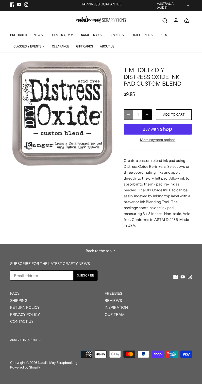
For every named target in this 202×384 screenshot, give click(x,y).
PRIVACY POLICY (25, 314)
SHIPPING (18, 300)
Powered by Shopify (25, 367)
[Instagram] (26, 4)
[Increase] (147, 114)
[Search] (165, 20)
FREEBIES (113, 293)
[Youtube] (19, 4)
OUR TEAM (115, 314)
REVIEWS (113, 300)
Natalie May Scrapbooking (57, 363)
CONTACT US (22, 321)
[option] (62, 113)
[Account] (175, 20)
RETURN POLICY (25, 307)
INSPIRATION (116, 307)
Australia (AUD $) (165, 5)
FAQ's (14, 293)
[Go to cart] (187, 20)
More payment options (157, 140)
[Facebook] (12, 4)
